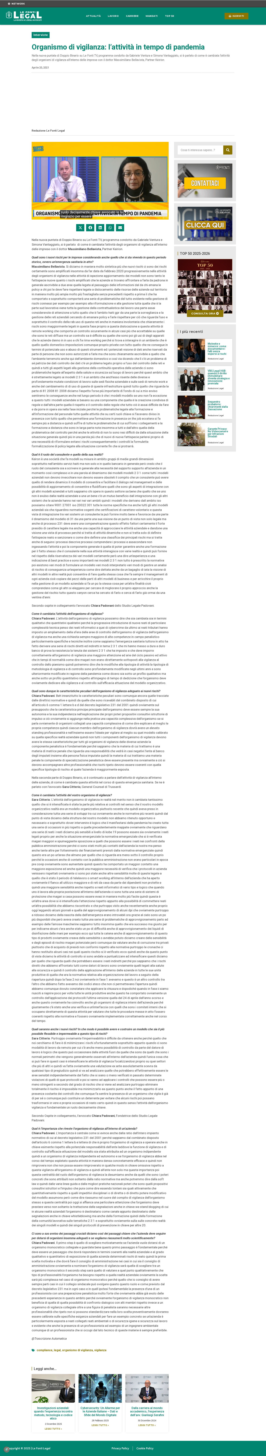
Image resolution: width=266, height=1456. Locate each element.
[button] (80, 227)
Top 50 (169, 16)
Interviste (40, 35)
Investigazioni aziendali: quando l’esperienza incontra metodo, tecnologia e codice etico (53, 1413)
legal (57, 1350)
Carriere (132, 16)
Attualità (93, 16)
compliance (44, 1350)
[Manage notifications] (6, 1449)
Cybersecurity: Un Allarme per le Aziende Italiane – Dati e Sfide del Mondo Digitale (100, 1411)
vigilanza (100, 1350)
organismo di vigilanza (77, 1350)
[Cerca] (227, 150)
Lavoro (113, 16)
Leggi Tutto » (53, 1429)
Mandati (152, 16)
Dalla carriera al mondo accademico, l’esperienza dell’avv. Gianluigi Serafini (147, 1411)
